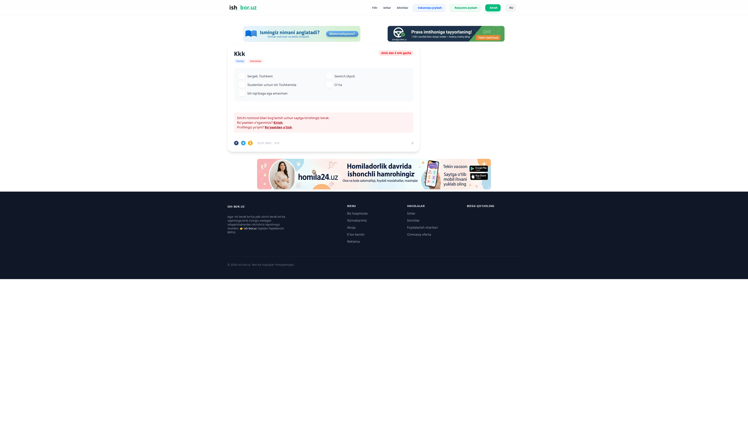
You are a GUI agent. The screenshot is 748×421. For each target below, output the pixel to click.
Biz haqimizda (357, 213)
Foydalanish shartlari (422, 227)
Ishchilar (413, 220)
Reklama (353, 241)
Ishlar (411, 213)
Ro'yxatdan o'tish (278, 127)
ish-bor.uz (250, 228)
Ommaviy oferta (419, 234)
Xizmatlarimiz (357, 220)
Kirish (278, 122)
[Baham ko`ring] (236, 143)
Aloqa (351, 227)
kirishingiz (312, 118)
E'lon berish (355, 234)
